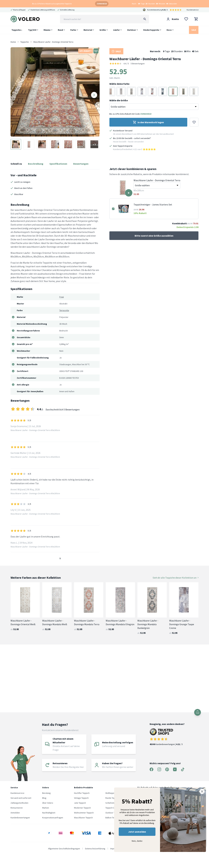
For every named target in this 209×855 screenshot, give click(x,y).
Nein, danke (137, 841)
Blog (44, 798)
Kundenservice (192, 10)
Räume (47, 30)
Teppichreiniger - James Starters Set (153, 204)
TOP (197, 713)
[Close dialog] (202, 791)
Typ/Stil (32, 30)
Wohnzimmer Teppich (84, 812)
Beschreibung (35, 163)
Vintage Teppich (81, 798)
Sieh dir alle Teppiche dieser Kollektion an (174, 577)
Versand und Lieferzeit (21, 798)
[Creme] (152, 91)
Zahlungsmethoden (19, 802)
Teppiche (16, 30)
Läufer (116, 30)
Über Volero (47, 802)
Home (13, 42)
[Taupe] (142, 91)
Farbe (73, 30)
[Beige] (194, 91)
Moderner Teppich (82, 807)
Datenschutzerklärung (95, 848)
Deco (169, 30)
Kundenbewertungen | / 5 (166, 744)
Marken (45, 807)
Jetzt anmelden (137, 831)
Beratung (46, 793)
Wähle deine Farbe (119, 83)
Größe (102, 30)
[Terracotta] (110, 91)
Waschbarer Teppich (83, 817)
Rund (60, 30)
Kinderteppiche (151, 30)
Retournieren (17, 807)
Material (88, 30)
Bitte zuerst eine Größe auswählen (154, 235)
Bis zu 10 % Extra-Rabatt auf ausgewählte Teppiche (52, 3)
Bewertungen (80, 163)
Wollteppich (110, 793)
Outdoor (131, 30)
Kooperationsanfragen (52, 817)
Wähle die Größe (118, 100)
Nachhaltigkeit (48, 812)
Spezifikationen (58, 163)
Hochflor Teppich (82, 793)
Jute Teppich (80, 802)
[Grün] (121, 91)
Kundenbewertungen (20, 817)
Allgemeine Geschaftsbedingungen (64, 848)
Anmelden (15, 812)
